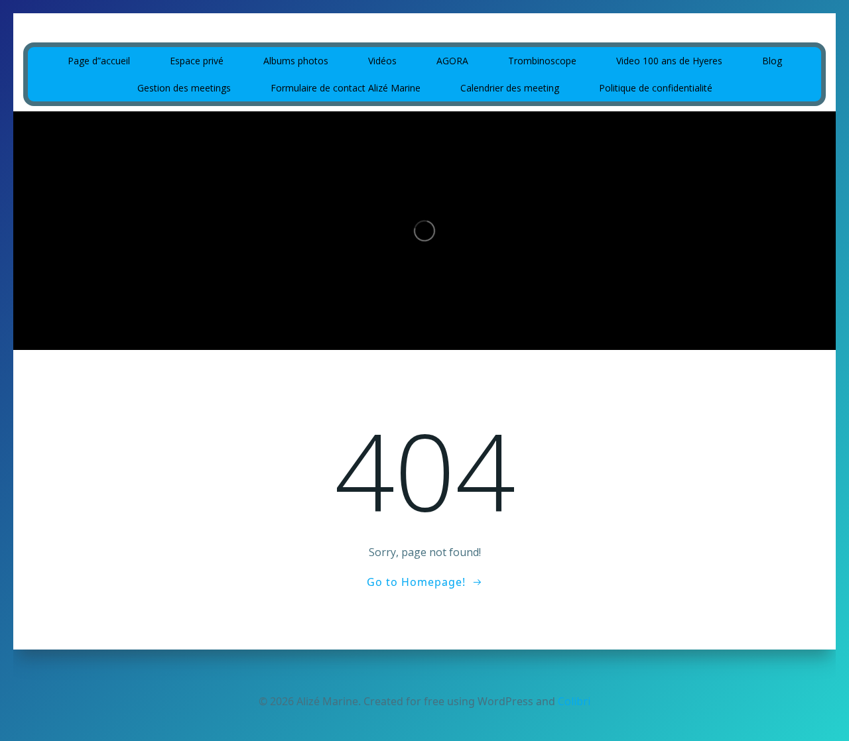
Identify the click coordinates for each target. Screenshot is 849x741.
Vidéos (382, 60)
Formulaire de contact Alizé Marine (346, 88)
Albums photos (295, 60)
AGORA (452, 60)
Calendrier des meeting (509, 88)
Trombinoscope (542, 60)
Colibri (574, 701)
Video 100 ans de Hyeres (669, 60)
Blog (772, 60)
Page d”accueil (99, 60)
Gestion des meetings (184, 88)
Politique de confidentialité (655, 88)
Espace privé (197, 60)
